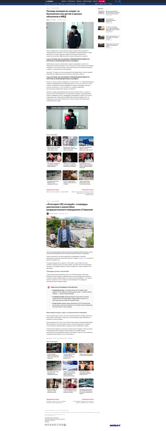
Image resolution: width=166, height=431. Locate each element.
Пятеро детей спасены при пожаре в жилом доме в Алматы (112, 45)
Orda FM (95, 1)
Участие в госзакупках (50, 420)
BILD (58, 260)
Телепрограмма (87, 1)
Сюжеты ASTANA (55, 8)
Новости (63, 1)
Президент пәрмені (81, 3)
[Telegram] (55, 424)
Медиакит (47, 421)
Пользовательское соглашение (51, 417)
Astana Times (48, 3)
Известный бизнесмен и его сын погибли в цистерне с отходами (112, 37)
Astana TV (82, 258)
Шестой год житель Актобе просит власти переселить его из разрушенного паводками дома (83, 193)
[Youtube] (57, 424)
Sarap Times (54, 3)
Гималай (70, 338)
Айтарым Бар (62, 3)
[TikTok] (60, 424)
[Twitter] (48, 424)
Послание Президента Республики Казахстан (55, 419)
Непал (55, 338)
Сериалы (78, 1)
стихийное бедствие (62, 338)
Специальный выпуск (71, 3)
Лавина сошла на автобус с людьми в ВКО (57, 191)
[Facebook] (45, 424)
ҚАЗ (116, 1)
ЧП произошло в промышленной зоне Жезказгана (111, 20)
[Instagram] (50, 424)
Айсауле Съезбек (53, 213)
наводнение (49, 338)
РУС (119, 1)
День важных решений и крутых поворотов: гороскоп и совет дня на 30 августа (113, 12)
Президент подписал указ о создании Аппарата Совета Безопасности (56, 402)
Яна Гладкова (53, 19)
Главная (48, 8)
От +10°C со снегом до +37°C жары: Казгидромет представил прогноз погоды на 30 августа (113, 28)
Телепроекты (71, 1)
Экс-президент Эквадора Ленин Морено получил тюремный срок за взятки (83, 402)
